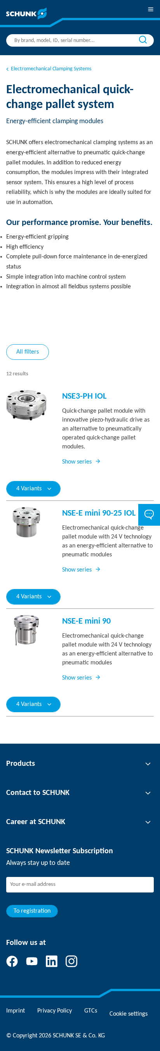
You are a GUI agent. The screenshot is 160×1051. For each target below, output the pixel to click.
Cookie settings (129, 1014)
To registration (32, 911)
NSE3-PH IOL (84, 396)
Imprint (15, 1011)
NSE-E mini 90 (86, 621)
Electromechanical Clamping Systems (51, 69)
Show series (77, 462)
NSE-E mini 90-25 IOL (99, 513)
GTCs (90, 1011)
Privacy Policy (54, 1011)
